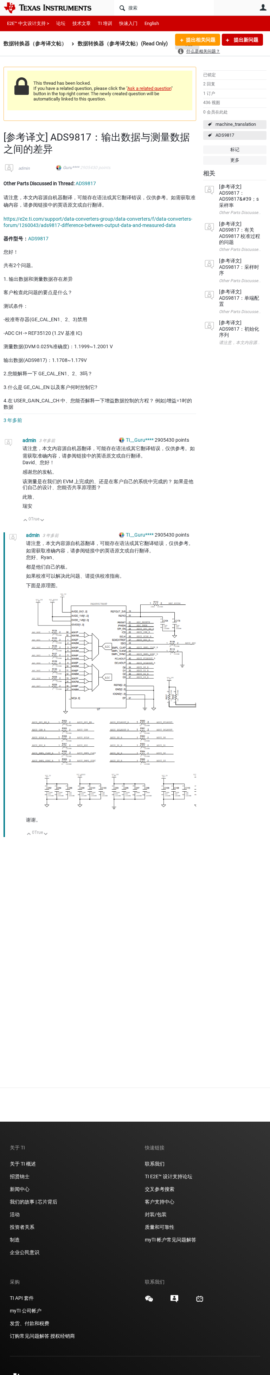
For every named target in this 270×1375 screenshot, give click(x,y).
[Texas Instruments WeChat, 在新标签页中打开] (149, 1301)
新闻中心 (20, 1189)
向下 (42, 521)
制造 (15, 1240)
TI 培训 (105, 23)
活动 (15, 1214)
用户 (262, 7)
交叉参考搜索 (159, 1189)
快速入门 (128, 23)
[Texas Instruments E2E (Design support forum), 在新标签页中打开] (174, 1301)
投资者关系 (22, 1227)
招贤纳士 (20, 1176)
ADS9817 (225, 135)
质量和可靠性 (160, 1227)
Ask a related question (149, 88)
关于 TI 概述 (23, 1164)
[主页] (53, 7)
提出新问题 (245, 40)
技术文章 (81, 23)
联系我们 (155, 1164)
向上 (25, 521)
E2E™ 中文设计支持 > (28, 23)
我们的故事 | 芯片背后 (33, 1202)
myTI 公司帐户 (25, 1311)
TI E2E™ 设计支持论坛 (168, 1176)
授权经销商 (62, 1336)
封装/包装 (156, 1214)
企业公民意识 (24, 1252)
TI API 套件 (22, 1298)
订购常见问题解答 (29, 1336)
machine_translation (236, 124)
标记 (234, 149)
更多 (234, 160)
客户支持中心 (159, 1202)
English (151, 23)
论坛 (60, 23)
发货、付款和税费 (29, 1323)
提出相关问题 (201, 40)
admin (24, 168)
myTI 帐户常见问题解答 (170, 1240)
